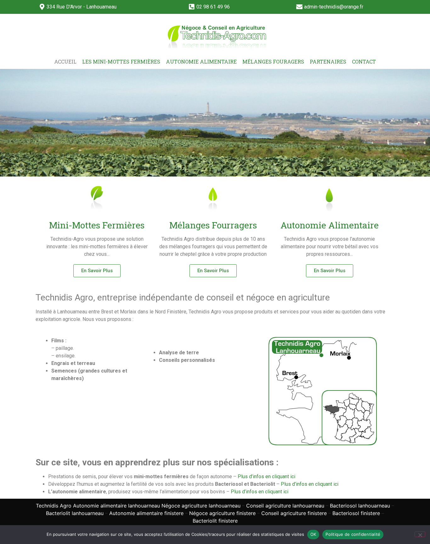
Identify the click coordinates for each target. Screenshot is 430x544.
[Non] (420, 534)
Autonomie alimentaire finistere (146, 513)
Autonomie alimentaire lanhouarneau (116, 505)
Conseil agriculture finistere (294, 513)
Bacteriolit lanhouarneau (75, 513)
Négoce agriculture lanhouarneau (200, 505)
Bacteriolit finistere (215, 521)
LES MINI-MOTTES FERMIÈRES (121, 61)
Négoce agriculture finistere (222, 513)
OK (313, 534)
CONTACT (364, 61)
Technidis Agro (53, 505)
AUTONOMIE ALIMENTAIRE (201, 61)
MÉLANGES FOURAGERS (273, 61)
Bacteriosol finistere (356, 513)
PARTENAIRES (328, 61)
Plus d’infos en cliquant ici (266, 477)
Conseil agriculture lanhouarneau (285, 505)
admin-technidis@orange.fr (333, 7)
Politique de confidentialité (352, 534)
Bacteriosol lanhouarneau (360, 505)
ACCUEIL (65, 61)
